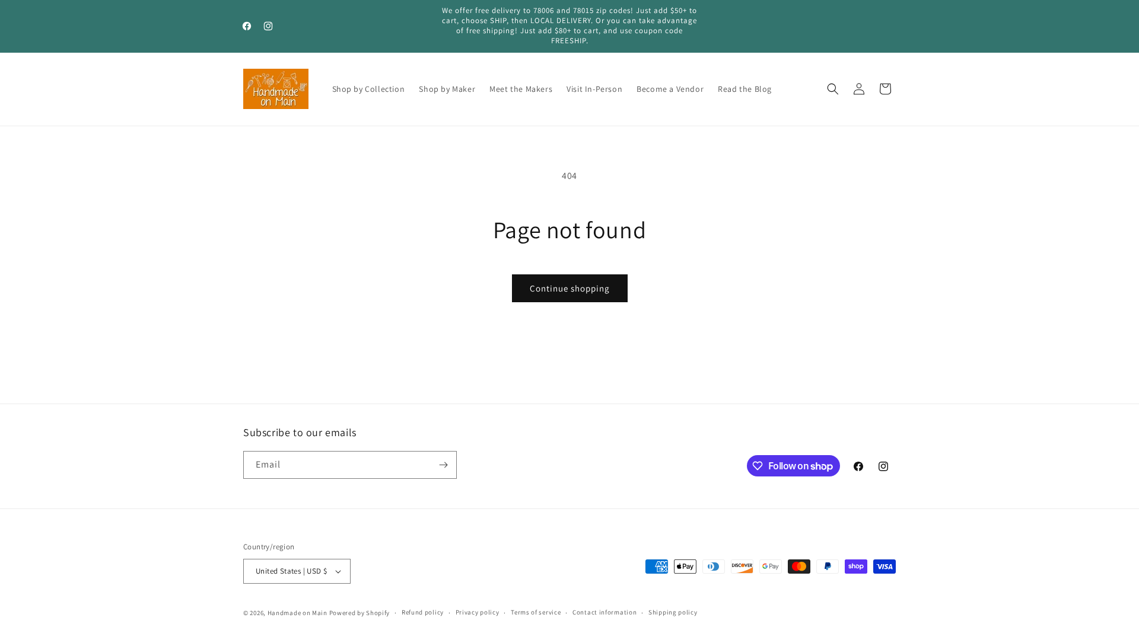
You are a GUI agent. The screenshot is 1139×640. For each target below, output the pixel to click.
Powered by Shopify (359, 613)
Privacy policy (477, 612)
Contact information (604, 612)
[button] (833, 89)
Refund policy (423, 612)
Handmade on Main (297, 613)
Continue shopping (570, 288)
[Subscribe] (443, 465)
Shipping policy (673, 612)
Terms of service (536, 612)
